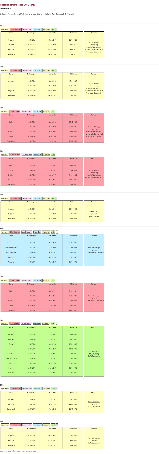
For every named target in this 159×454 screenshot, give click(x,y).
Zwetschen (37, 29)
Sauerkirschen (27, 29)
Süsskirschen (15, 29)
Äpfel (53, 29)
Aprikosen (4, 111)
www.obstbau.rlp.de (29, 451)
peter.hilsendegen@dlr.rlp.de (10, 451)
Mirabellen (46, 29)
